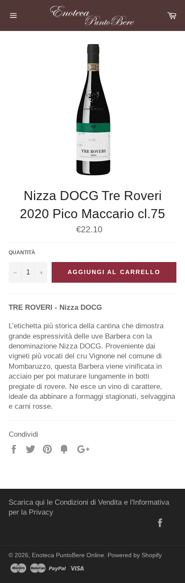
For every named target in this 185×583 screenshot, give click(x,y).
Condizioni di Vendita (88, 502)
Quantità (22, 253)
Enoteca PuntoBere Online (68, 555)
